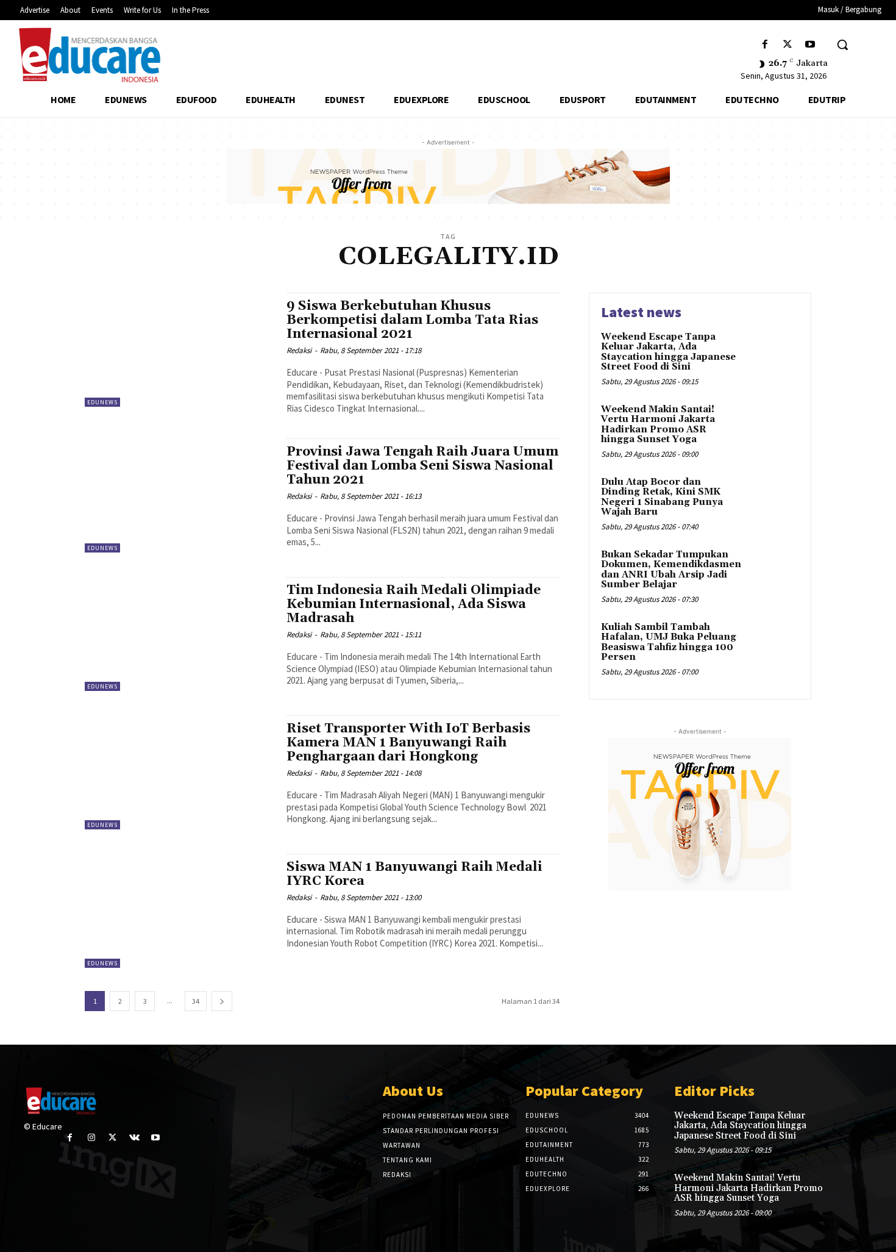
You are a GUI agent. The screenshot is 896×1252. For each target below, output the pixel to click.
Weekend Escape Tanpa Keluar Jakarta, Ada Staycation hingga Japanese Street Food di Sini (668, 352)
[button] (842, 44)
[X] (788, 45)
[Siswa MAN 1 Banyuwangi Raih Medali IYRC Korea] (179, 911)
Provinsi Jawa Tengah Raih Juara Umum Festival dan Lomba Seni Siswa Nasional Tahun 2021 (422, 466)
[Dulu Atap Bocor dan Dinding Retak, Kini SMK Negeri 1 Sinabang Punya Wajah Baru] (773, 501)
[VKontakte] (134, 1137)
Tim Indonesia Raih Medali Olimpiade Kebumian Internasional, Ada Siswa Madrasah (413, 604)
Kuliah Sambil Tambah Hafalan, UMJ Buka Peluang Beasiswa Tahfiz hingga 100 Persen (668, 642)
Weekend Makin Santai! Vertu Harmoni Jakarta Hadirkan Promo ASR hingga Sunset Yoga (658, 425)
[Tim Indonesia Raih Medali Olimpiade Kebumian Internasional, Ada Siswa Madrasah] (179, 634)
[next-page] (222, 1001)
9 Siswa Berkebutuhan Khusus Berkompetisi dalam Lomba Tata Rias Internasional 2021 (412, 320)
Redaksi (298, 350)
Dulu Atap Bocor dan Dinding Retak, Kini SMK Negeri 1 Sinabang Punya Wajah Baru (662, 497)
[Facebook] (764, 45)
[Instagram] (91, 1137)
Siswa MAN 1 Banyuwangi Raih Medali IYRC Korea (414, 874)
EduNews (102, 402)
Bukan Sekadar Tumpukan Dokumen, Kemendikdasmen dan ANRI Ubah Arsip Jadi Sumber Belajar (671, 570)
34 (195, 1001)
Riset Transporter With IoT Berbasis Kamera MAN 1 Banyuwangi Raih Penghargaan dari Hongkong (408, 743)
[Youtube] (810, 45)
